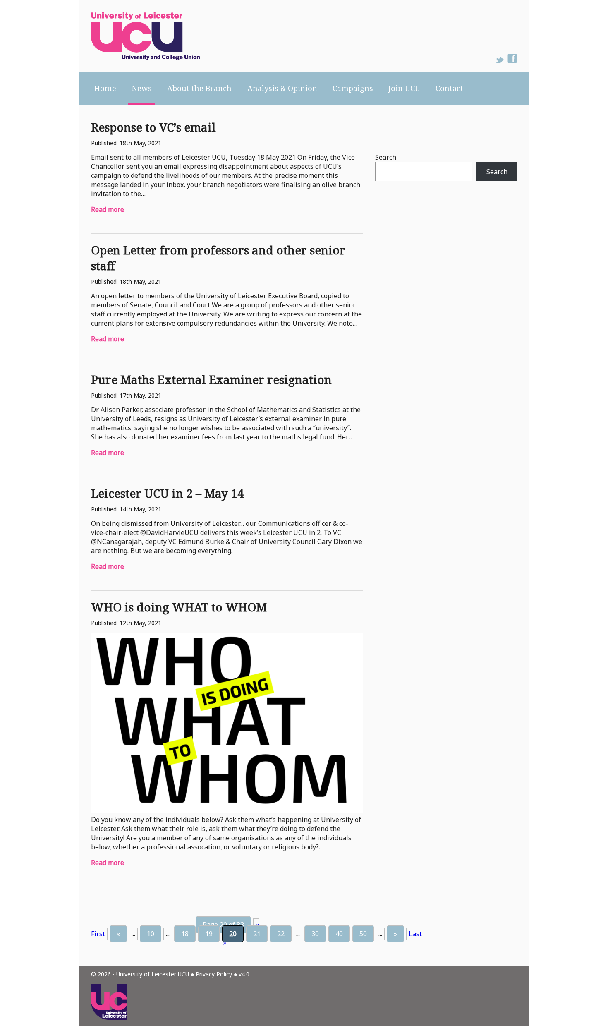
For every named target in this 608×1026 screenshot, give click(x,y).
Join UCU (404, 88)
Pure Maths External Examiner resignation (211, 379)
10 (150, 933)
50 (363, 933)
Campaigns (353, 88)
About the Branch (199, 88)
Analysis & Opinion (282, 88)
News (142, 88)
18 (185, 933)
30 (315, 933)
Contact (449, 88)
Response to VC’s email (153, 127)
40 (339, 933)
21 (257, 933)
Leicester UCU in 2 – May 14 (167, 493)
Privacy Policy (214, 974)
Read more (107, 209)
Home (105, 88)
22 (281, 933)
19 (209, 933)
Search (385, 157)
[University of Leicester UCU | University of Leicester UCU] (139, 36)
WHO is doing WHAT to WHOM (179, 607)
